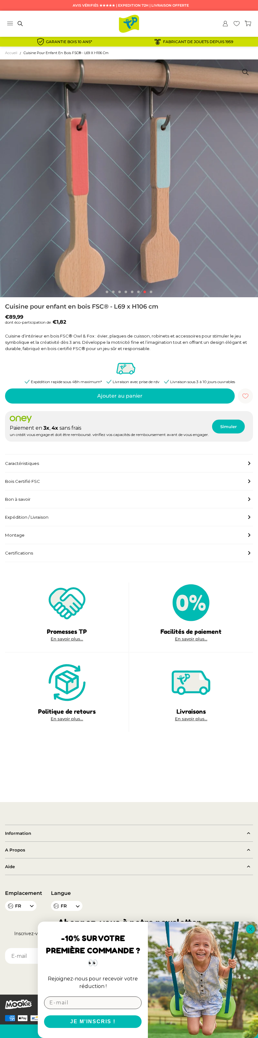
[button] (107, 292)
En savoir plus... (67, 639)
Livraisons (191, 711)
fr (64, 906)
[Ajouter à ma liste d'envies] (245, 396)
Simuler (228, 426)
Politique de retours (67, 711)
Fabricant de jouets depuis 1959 (198, 42)
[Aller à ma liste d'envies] (236, 23)
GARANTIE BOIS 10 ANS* (69, 42)
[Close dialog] (250, 929)
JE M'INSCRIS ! (92, 1021)
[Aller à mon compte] (225, 23)
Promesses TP (67, 631)
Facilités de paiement (191, 631)
